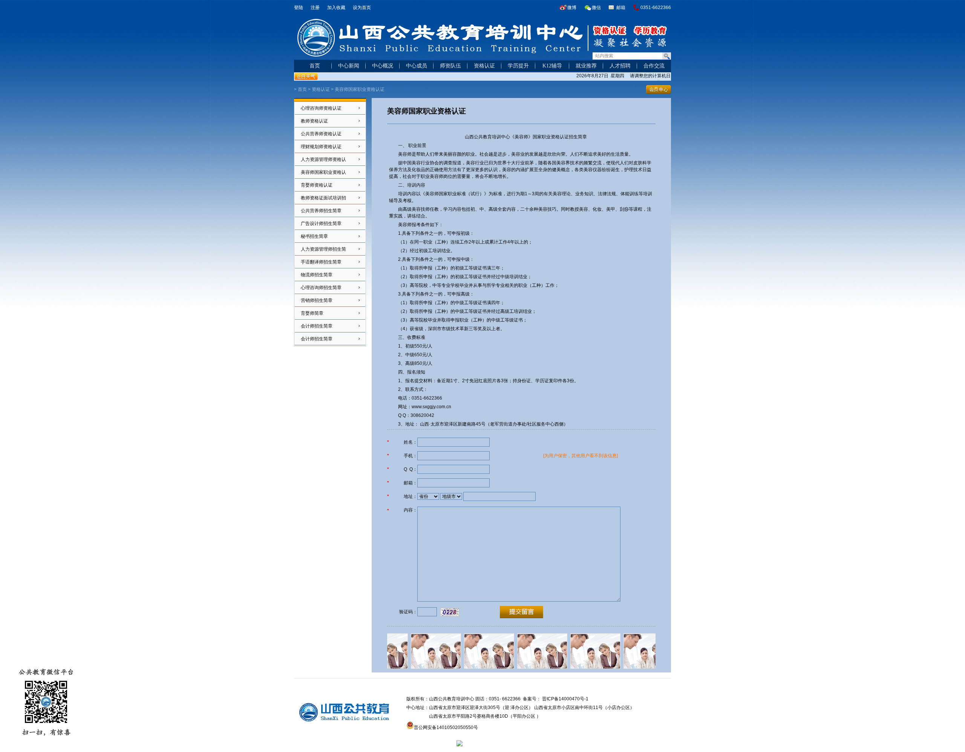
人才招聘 (620, 66)
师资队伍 (450, 66)
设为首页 (362, 7)
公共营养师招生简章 (321, 210)
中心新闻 (348, 66)
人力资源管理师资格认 (323, 159)
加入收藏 (336, 7)
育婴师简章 (312, 313)
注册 (315, 7)
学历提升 (518, 66)
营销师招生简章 (316, 300)
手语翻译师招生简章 (321, 262)
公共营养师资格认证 (321, 133)
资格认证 (484, 66)
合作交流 (654, 66)
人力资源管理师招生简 (323, 249)
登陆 (298, 7)
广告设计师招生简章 (321, 223)
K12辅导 (552, 66)
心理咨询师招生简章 (321, 287)
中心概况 (382, 66)
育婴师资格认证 (316, 185)
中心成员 (416, 66)
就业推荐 (586, 66)
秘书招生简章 (314, 236)
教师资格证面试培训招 (323, 198)
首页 (314, 66)
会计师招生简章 (316, 326)
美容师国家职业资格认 (323, 172)
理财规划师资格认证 (321, 146)
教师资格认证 (314, 121)
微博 (571, 7)
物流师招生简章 (316, 274)
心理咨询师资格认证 (321, 108)
